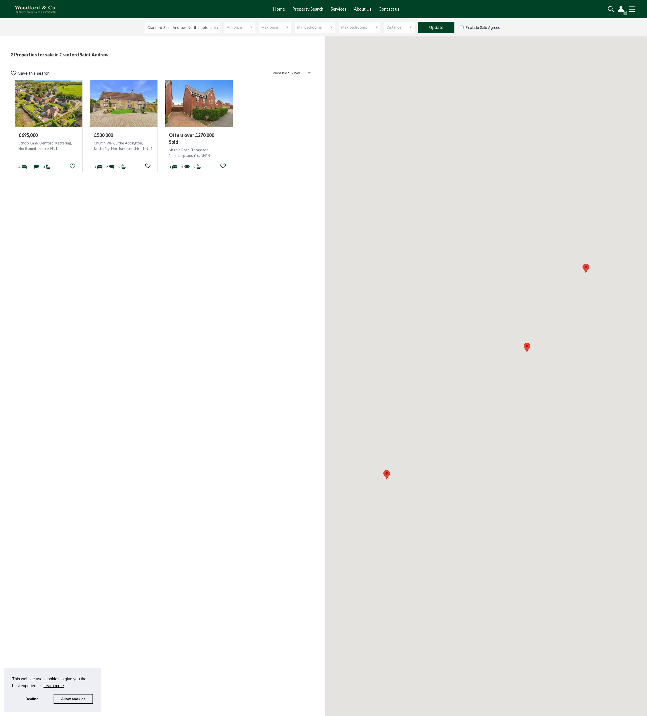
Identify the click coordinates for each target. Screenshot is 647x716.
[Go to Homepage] (39, 9)
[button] (527, 347)
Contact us (389, 9)
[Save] (72, 166)
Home (279, 9)
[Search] (611, 9)
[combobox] (183, 27)
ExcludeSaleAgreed (483, 27)
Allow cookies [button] (73, 699)
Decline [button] (32, 699)
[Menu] (632, 9)
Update (436, 27)
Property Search (307, 9)
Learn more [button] (53, 686)
